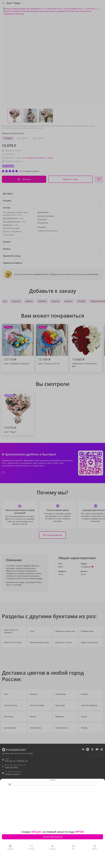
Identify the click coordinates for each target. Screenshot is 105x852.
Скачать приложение (52, 837)
